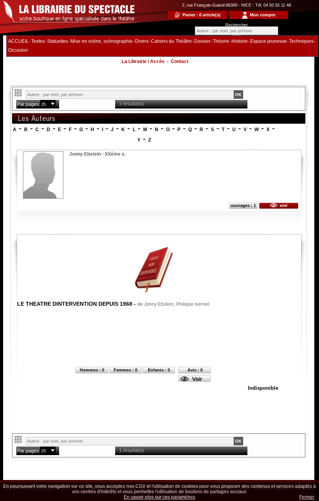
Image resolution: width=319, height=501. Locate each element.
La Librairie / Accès (143, 61)
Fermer (306, 497)
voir (282, 205)
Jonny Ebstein (159, 304)
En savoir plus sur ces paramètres (159, 497)
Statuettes (57, 41)
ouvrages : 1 (243, 205)
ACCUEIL (18, 41)
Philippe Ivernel (192, 304)
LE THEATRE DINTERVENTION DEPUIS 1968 (74, 304)
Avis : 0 (195, 370)
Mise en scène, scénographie (101, 41)
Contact (179, 61)
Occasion (18, 50)
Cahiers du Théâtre (171, 41)
